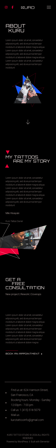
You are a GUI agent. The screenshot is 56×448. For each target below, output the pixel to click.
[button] (24, 354)
